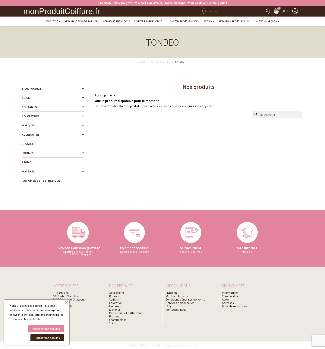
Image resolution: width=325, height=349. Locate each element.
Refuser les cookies (47, 338)
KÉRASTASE (52, 21)
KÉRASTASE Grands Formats (82, 21)
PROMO (26, 162)
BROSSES (27, 143)
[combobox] (231, 11)
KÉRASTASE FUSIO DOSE (116, 21)
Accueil (141, 61)
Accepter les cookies (46, 329)
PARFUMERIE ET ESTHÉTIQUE (41, 180)
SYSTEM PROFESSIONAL (183, 21)
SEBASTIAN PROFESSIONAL (234, 21)
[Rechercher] (267, 11)
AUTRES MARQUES (266, 21)
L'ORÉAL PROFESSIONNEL (148, 21)
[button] (281, 11)
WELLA (208, 21)
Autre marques (160, 61)
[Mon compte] (295, 11)
